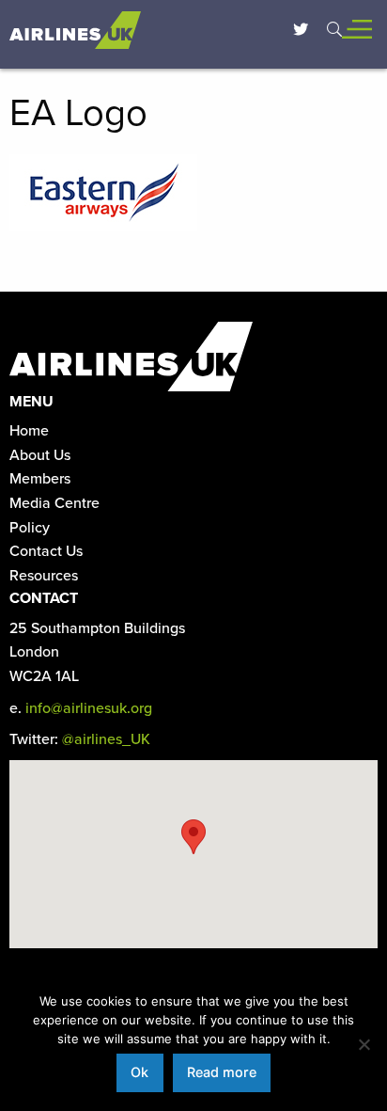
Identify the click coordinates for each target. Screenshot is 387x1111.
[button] (193, 837)
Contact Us (46, 551)
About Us (39, 455)
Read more (221, 1072)
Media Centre (54, 503)
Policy (29, 527)
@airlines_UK (106, 739)
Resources (43, 575)
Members (39, 478)
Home (29, 430)
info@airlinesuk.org (88, 708)
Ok (139, 1072)
